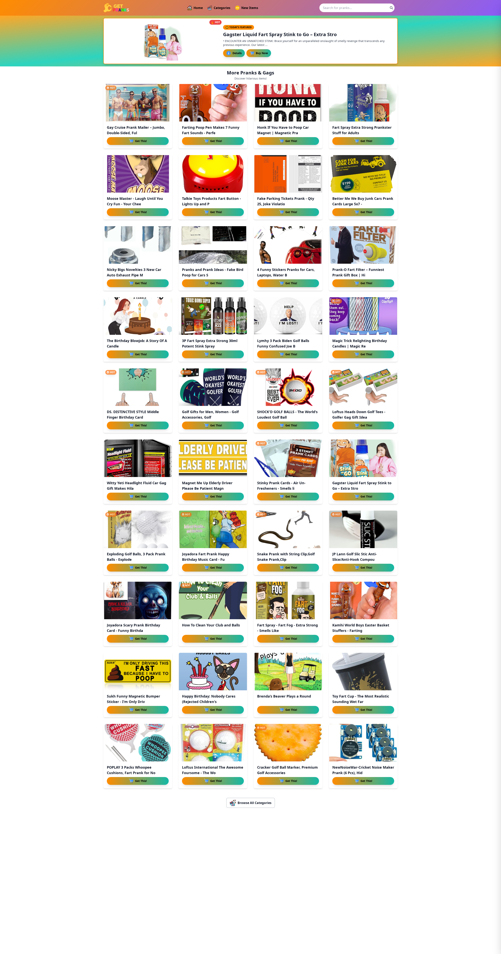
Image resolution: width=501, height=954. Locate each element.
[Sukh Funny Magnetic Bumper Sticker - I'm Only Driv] (138, 671)
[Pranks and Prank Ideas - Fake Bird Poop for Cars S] (213, 245)
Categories (222, 8)
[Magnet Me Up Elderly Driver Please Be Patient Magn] (213, 458)
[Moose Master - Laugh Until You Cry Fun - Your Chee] (138, 174)
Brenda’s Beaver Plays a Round (284, 696)
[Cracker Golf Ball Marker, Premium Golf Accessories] (288, 742)
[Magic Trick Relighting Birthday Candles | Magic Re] (363, 316)
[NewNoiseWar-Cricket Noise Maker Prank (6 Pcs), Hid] (363, 742)
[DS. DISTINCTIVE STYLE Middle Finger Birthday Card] (138, 387)
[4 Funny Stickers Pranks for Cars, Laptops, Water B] (288, 245)
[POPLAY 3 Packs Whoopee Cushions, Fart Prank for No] (138, 742)
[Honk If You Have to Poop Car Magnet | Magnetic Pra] (288, 102)
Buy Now (262, 53)
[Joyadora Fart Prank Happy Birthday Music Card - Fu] (213, 529)
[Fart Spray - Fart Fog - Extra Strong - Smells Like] (288, 600)
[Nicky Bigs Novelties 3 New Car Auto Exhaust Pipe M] (138, 245)
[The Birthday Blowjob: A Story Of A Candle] (138, 316)
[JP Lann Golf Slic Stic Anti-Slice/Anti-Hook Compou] (363, 529)
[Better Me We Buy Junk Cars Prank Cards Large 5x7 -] (363, 174)
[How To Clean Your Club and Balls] (213, 600)
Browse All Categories (254, 803)
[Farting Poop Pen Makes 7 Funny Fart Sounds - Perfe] (213, 102)
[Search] (391, 7)
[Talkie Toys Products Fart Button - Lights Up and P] (213, 174)
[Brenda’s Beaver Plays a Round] (288, 671)
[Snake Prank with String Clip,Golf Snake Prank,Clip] (288, 529)
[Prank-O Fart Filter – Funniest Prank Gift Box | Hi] (363, 245)
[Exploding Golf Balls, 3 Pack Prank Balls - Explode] (138, 529)
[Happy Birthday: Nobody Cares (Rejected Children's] (213, 671)
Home (198, 8)
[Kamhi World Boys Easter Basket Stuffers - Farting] (363, 600)
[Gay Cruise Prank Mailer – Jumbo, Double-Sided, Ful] (138, 102)
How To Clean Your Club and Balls (211, 625)
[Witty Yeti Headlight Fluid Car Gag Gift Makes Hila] (138, 458)
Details (237, 53)
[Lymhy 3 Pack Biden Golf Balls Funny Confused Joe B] (288, 316)
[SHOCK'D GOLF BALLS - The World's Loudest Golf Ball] (288, 387)
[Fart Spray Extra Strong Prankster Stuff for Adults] (363, 102)
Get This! (141, 141)
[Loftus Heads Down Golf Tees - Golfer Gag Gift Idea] (363, 387)
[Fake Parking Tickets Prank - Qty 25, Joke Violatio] (288, 174)
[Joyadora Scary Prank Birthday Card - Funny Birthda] (138, 600)
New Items (249, 8)
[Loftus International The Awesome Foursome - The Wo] (213, 742)
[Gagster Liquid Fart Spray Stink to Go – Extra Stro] (363, 458)
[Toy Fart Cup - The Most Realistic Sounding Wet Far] (363, 671)
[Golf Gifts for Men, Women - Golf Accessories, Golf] (213, 387)
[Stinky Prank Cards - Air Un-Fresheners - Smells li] (288, 458)
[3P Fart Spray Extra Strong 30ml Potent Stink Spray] (213, 316)
